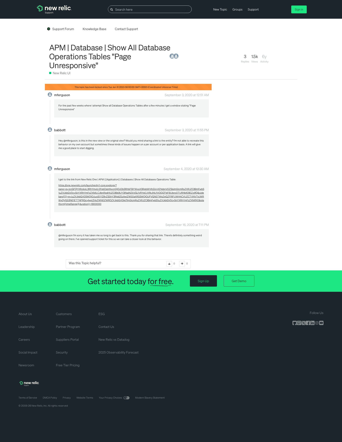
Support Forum (63, 29)
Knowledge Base (94, 29)
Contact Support (126, 29)
